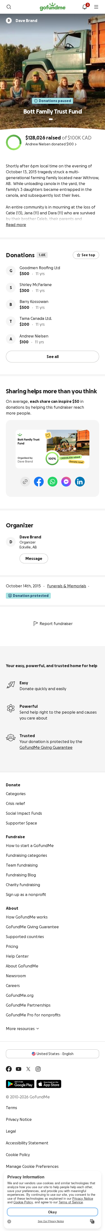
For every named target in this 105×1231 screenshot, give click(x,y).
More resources (20, 1028)
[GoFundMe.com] (52, 6)
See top (88, 255)
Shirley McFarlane (36, 284)
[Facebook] (39, 481)
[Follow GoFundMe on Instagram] (38, 1069)
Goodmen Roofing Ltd (40, 268)
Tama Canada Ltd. (36, 318)
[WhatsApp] (52, 481)
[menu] (96, 7)
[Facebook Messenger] (66, 481)
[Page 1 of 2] (51, 119)
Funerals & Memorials (66, 586)
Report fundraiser (56, 623)
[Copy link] (25, 481)
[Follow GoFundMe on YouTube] (18, 1069)
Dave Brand (30, 537)
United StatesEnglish (55, 1054)
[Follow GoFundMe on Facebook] (9, 1069)
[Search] (9, 7)
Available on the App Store (48, 1084)
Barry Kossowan (34, 301)
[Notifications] (84, 7)
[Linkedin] (80, 481)
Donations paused (55, 101)
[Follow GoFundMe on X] (28, 1069)
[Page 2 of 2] (55, 119)
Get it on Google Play (20, 1084)
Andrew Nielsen (34, 336)
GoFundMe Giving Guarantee (46, 747)
